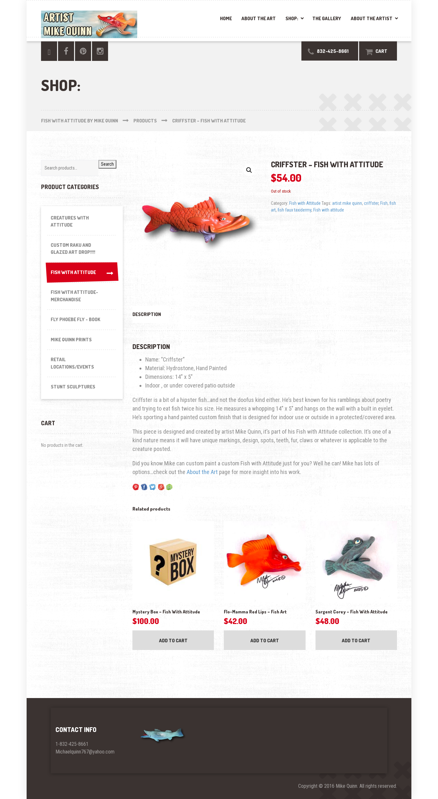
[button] (249, 170)
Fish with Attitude (305, 203)
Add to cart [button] (173, 640)
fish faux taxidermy (294, 209)
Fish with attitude (328, 209)
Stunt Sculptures (73, 387)
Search (107, 164)
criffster (371, 203)
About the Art (258, 18)
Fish (384, 203)
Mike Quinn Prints (71, 340)
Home (226, 18)
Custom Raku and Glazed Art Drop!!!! (73, 248)
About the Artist (371, 18)
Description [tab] (146, 314)
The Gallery (326, 18)
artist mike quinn (347, 203)
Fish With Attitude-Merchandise (74, 296)
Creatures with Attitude (70, 221)
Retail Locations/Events (72, 363)
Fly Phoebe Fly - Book (75, 319)
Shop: (291, 18)
